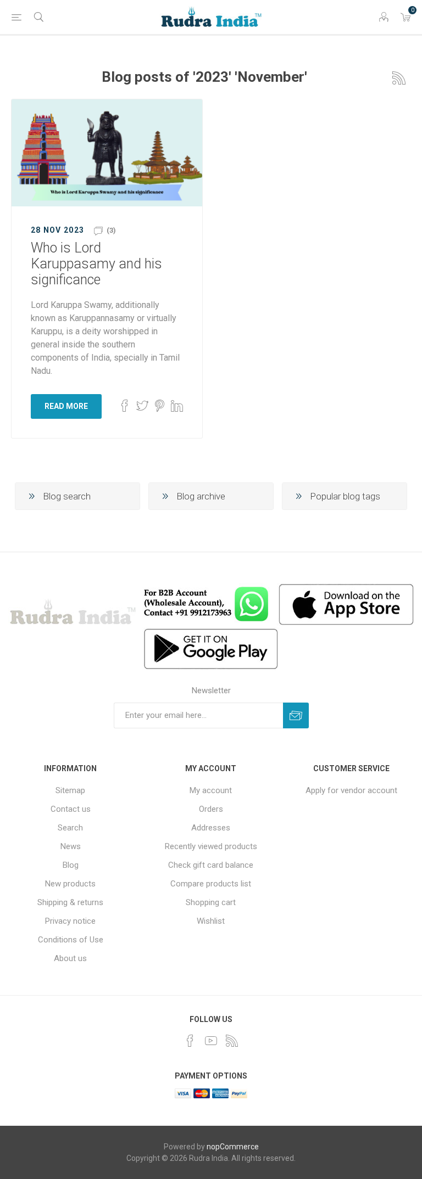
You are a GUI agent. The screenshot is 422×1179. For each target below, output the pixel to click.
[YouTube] (211, 1040)
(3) (111, 230)
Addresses (210, 828)
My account (211, 790)
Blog (71, 865)
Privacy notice (70, 921)
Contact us (71, 809)
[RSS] (232, 1040)
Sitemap (70, 790)
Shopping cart (211, 902)
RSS (399, 78)
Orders (211, 809)
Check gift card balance (210, 865)
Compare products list (210, 884)
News (70, 846)
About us (70, 958)
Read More (66, 406)
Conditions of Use (70, 940)
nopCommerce (233, 1146)
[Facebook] (190, 1040)
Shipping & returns (70, 902)
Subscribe (296, 715)
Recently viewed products (211, 846)
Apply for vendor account (351, 790)
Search (70, 828)
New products (70, 884)
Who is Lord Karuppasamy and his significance (96, 264)
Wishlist (211, 921)
